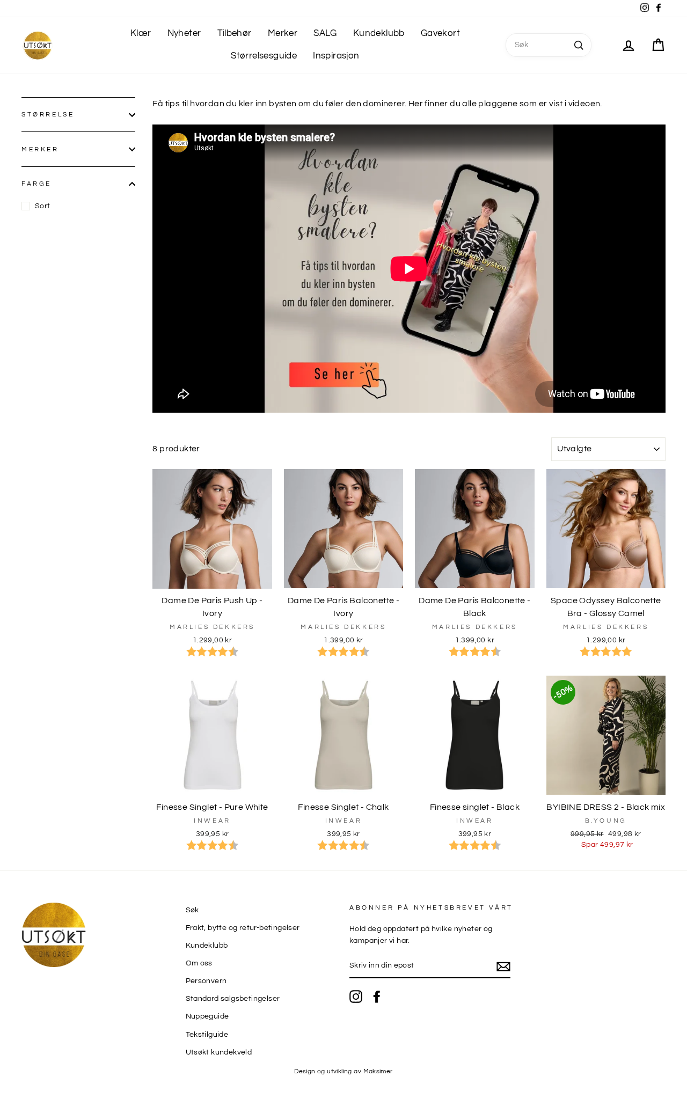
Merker (282, 33)
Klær (140, 33)
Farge (36, 183)
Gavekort (440, 33)
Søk (192, 910)
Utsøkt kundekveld (219, 1052)
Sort (42, 206)
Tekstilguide (207, 1034)
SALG (325, 33)
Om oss (199, 963)
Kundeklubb (379, 33)
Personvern (206, 981)
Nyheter (184, 33)
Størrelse (47, 114)
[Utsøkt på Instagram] (355, 996)
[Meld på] (503, 966)
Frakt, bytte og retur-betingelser (243, 928)
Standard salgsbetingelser (233, 998)
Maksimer (378, 1071)
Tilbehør (234, 33)
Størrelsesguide (264, 56)
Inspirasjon (336, 56)
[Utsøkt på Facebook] (376, 996)
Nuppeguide (207, 1016)
